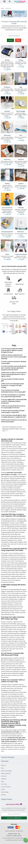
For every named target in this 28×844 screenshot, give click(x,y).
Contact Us (4, 776)
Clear (18, 40)
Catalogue (3, 778)
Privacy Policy (19, 831)
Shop (2, 768)
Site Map (3, 794)
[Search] (9, 1)
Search (10, 40)
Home (2, 8)
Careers (3, 789)
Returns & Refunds (6, 773)
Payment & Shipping (6, 770)
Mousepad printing (6, 658)
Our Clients (4, 784)
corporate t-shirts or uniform (9, 704)
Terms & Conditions (10, 831)
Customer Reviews (6, 786)
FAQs (2, 781)
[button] (3, 331)
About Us (3, 765)
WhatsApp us (6, 429)
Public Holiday (5, 792)
